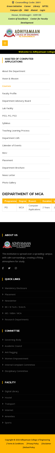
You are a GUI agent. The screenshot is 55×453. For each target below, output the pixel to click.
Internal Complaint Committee (20, 364)
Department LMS (11, 137)
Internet (9, 410)
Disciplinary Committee (16, 371)
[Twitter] (9, 268)
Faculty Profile (9, 93)
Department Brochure (13, 167)
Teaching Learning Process (15, 130)
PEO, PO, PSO (9, 115)
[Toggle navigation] (5, 43)
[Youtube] (22, 268)
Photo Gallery (9, 182)
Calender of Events (11, 145)
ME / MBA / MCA (13, 313)
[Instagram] (16, 268)
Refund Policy (29, 447)
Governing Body (13, 339)
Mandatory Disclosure (16, 288)
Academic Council (13, 345)
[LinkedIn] (27, 268)
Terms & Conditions (15, 443)
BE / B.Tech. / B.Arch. (15, 306)
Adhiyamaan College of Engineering (35, 440)
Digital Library (12, 391)
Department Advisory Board (16, 100)
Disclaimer (46, 443)
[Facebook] (3, 268)
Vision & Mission (10, 78)
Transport (10, 403)
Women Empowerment (16, 358)
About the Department (13, 71)
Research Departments (17, 319)
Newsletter (10, 300)
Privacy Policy (33, 443)
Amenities (10, 416)
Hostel (8, 397)
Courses (6, 85)
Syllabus (6, 123)
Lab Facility (7, 108)
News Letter (8, 175)
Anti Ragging (11, 352)
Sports (8, 422)
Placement (7, 160)
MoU (4, 152)
